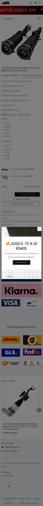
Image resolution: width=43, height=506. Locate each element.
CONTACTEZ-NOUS (21, 262)
